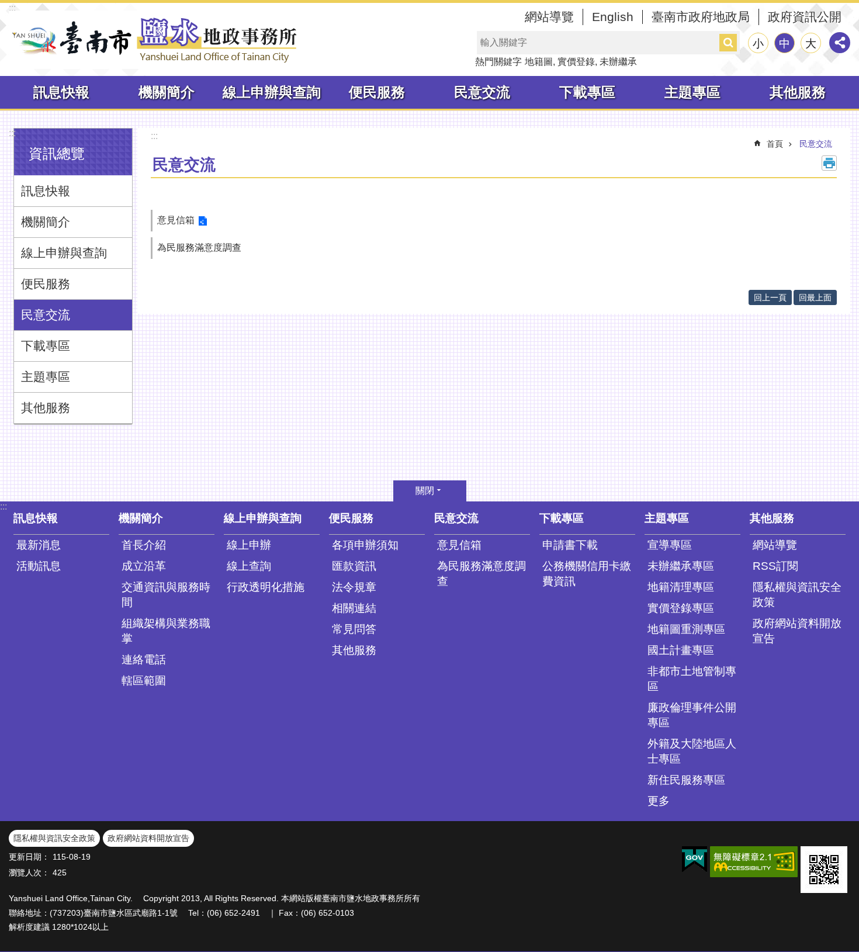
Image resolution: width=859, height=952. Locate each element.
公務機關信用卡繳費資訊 (586, 573)
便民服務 (377, 92)
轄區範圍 (144, 680)
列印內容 (829, 163)
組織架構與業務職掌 (166, 631)
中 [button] (784, 43)
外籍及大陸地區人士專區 (691, 751)
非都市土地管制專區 (691, 679)
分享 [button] (839, 42)
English (612, 16)
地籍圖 (539, 62)
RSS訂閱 (775, 566)
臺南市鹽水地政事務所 (155, 40)
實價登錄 (576, 62)
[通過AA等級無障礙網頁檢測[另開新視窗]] (754, 861)
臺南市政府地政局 (701, 16)
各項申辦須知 (365, 545)
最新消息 (38, 545)
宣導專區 (669, 545)
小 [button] (758, 43)
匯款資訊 (354, 566)
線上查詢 (249, 566)
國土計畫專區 (680, 650)
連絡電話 (144, 659)
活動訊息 (38, 566)
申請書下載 (570, 545)
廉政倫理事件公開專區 (691, 715)
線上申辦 (249, 545)
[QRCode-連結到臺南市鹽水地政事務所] (824, 869)
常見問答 (354, 629)
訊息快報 (61, 92)
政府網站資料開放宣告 (797, 631)
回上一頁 (770, 297)
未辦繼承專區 (680, 566)
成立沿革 (144, 566)
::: (12, 8)
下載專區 (587, 92)
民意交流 (482, 92)
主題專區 (692, 92)
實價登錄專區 (680, 608)
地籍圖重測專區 (686, 629)
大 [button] (810, 43)
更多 (658, 801)
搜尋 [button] (728, 42)
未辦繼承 (618, 62)
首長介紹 (144, 545)
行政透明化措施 (265, 587)
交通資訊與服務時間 (166, 594)
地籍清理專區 (680, 587)
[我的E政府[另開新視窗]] (694, 859)
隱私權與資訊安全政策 (797, 594)
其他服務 (798, 92)
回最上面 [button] (815, 297)
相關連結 (354, 608)
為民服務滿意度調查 (199, 247)
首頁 (775, 143)
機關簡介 (166, 92)
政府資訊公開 (804, 16)
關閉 (424, 491)
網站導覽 (549, 16)
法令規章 (354, 587)
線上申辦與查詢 (272, 92)
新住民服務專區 (686, 780)
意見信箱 (176, 220)
